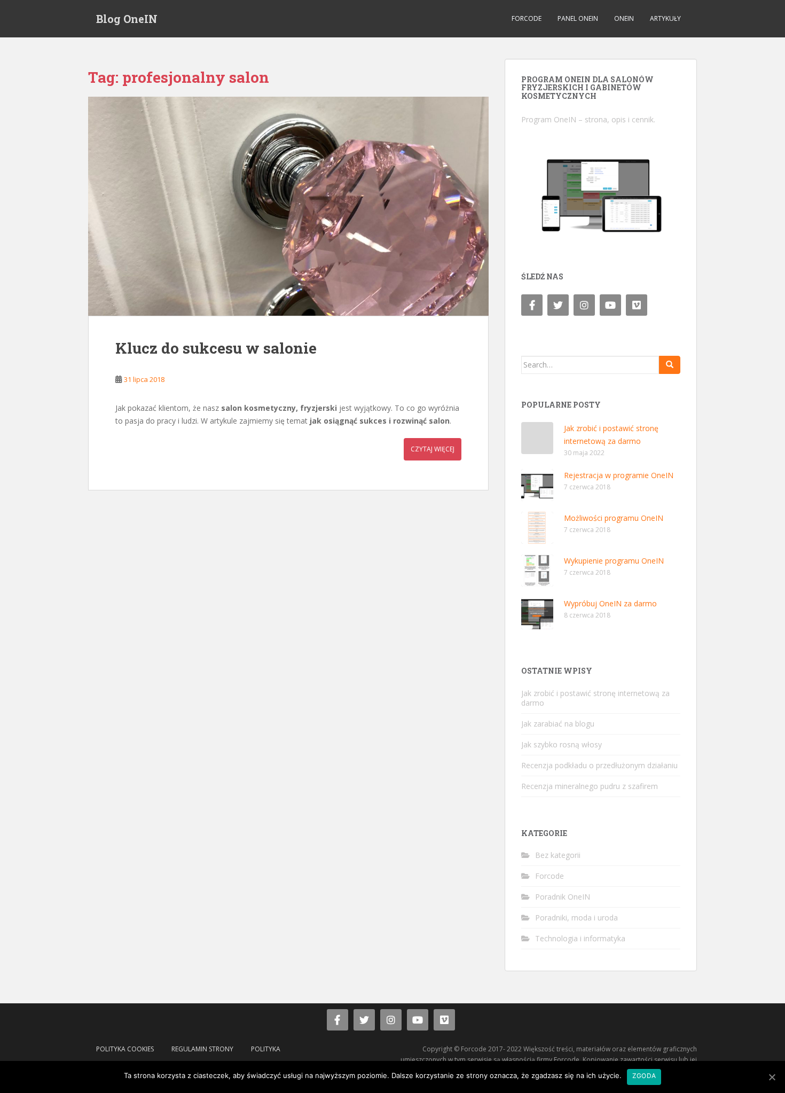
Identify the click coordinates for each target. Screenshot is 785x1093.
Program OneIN (548, 119)
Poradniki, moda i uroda (576, 917)
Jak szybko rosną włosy (561, 744)
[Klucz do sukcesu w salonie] (288, 206)
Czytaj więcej (432, 449)
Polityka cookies (125, 1048)
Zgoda (644, 1076)
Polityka (265, 1048)
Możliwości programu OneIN (613, 518)
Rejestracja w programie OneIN (618, 475)
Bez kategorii (557, 855)
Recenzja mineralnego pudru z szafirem (589, 786)
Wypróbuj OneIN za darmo (610, 603)
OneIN (624, 18)
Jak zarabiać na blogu (557, 724)
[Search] (669, 365)
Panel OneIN (578, 18)
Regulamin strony (202, 1048)
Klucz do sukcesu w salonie (216, 348)
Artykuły (665, 18)
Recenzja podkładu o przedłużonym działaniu (599, 765)
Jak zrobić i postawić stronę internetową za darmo (595, 698)
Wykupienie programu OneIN (614, 561)
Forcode (526, 18)
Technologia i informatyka (580, 938)
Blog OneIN (127, 19)
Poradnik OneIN (562, 897)
